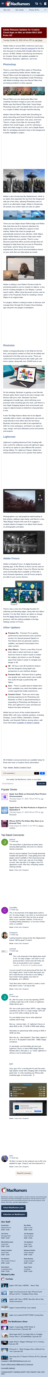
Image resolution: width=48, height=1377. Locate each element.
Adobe (10, 768)
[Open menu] (2, 4)
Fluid (28, 1372)
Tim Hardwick (28, 1242)
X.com (7, 1229)
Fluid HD (33, 1372)
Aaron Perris (28, 1267)
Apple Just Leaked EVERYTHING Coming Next (26, 1315)
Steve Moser (5, 1267)
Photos (10, 522)
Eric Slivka (27, 1225)
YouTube (9, 1279)
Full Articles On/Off (19, 1372)
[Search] (41, 4)
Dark (2, 1373)
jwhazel (12, 839)
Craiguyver (13, 933)
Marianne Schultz (29, 1250)
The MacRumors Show (17, 1321)
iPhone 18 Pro (34, 10)
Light (42, 1372)
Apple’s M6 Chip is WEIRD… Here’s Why (24, 1285)
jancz (11, 994)
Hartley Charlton (6, 1250)
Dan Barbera (5, 1258)
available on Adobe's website (28, 723)
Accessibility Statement (8, 1368)
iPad (31, 351)
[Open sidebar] (45, 4)
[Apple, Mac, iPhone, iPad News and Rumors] (17, 6)
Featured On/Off (7, 1372)
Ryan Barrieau (28, 1258)
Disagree (25, 870)
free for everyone (28, 48)
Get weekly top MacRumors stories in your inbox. (24, 779)
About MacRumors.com (13, 1207)
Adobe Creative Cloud (22, 768)
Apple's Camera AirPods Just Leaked (22, 1308)
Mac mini (7, 10)
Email (2, 1229)
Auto (39, 1372)
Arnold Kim (5, 1225)
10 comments (9, 773)
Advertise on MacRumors (14, 1214)
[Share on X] (36, 773)
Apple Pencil (14, 617)
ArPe (11, 1156)
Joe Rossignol (28, 1233)
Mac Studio (20, 10)
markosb (12, 949)
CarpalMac (13, 908)
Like (20, 870)
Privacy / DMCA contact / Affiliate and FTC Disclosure (17, 1364)
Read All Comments (24, 1173)
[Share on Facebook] (42, 773)
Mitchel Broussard (7, 1242)
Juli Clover (38, 40)
